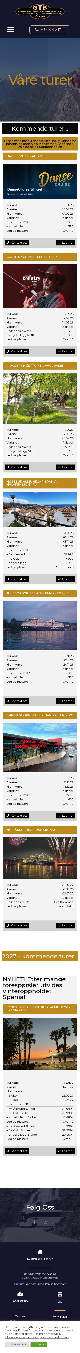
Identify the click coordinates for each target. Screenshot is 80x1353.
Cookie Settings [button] (16, 1344)
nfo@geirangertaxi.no (44, 1277)
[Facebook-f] (34, 1222)
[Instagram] (45, 1222)
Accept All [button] (39, 1344)
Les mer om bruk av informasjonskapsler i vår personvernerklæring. (37, 1335)
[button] (10, 29)
